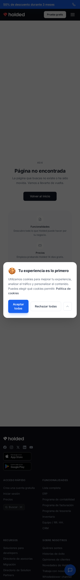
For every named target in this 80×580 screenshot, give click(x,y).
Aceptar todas (18, 306)
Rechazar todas (46, 306)
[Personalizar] (67, 306)
